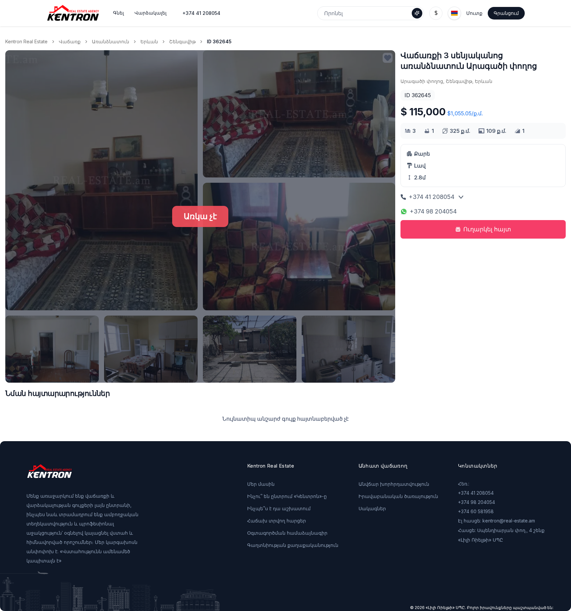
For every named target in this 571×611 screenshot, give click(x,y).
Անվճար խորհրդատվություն (394, 484)
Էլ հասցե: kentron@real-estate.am (496, 520)
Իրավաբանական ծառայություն (398, 496)
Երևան (149, 41)
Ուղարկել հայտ (487, 229)
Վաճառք (70, 41)
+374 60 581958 (476, 511)
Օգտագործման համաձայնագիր (287, 533)
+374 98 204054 (433, 211)
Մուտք (474, 13)
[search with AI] (417, 13)
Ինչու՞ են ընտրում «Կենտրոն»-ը (287, 496)
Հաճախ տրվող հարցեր (276, 520)
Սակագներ (372, 508)
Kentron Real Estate (26, 41)
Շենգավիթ (182, 41)
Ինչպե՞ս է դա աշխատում (279, 508)
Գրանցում (506, 13)
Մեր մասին (261, 484)
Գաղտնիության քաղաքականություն (292, 545)
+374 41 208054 (201, 13)
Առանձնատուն (110, 41)
